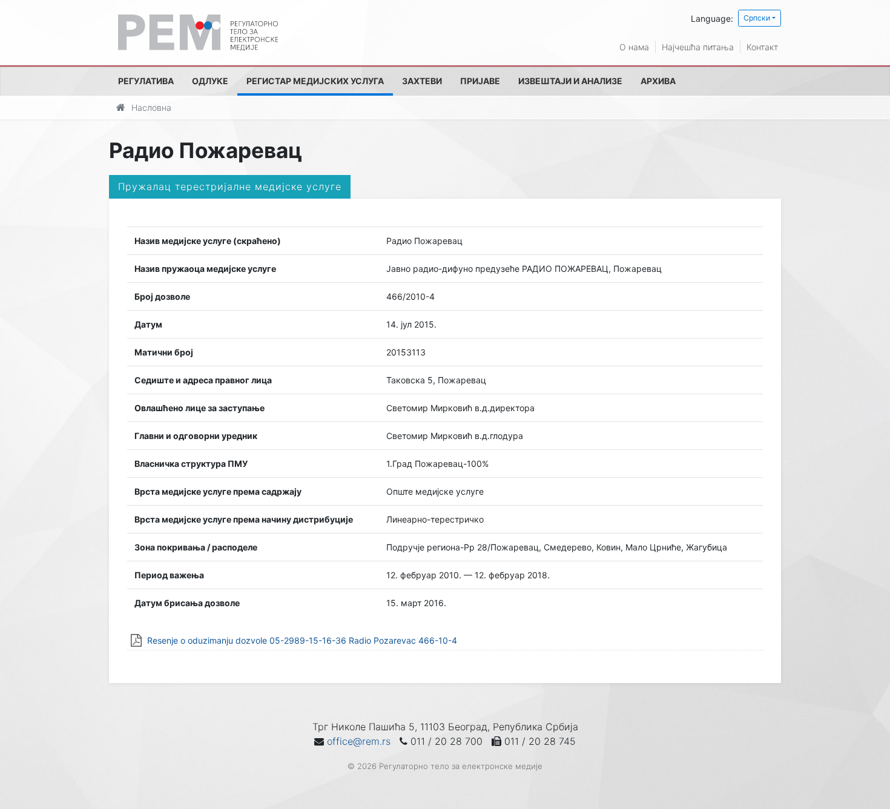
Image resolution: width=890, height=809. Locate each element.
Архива (658, 81)
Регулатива (146, 81)
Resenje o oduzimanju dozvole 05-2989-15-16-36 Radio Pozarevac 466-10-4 (302, 640)
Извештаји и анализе (570, 81)
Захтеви (422, 81)
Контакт (762, 47)
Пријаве (480, 81)
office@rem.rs (359, 741)
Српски (756, 17)
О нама (634, 47)
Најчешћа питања (698, 47)
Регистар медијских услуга (315, 81)
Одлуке (210, 81)
